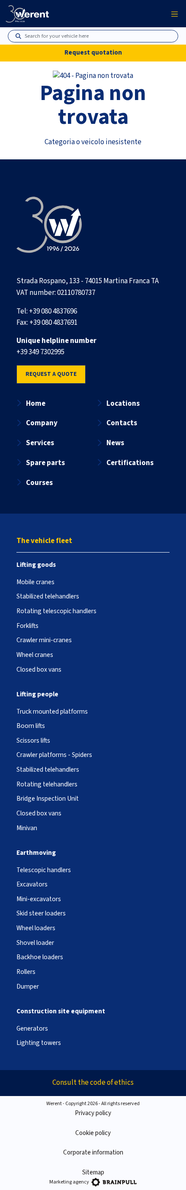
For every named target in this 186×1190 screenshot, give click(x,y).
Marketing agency (69, 1182)
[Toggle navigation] (175, 13)
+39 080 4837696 (53, 311)
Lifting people (37, 694)
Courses (39, 483)
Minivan (26, 828)
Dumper (27, 986)
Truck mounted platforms (52, 711)
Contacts (121, 423)
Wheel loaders (35, 928)
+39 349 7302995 (40, 352)
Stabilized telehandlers (47, 596)
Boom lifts (30, 726)
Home (35, 403)
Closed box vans (38, 669)
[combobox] (96, 36)
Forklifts (27, 626)
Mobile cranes (35, 582)
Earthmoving (36, 852)
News (115, 443)
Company (42, 423)
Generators (32, 1028)
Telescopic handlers (43, 870)
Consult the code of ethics (93, 1082)
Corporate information (93, 1152)
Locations (123, 403)
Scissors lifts (33, 740)
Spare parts (45, 463)
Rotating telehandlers (46, 784)
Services (40, 443)
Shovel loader (35, 942)
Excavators (32, 884)
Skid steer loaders (41, 913)
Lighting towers (38, 1043)
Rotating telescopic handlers (56, 611)
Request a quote (51, 374)
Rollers (25, 972)
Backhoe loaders (39, 957)
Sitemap (93, 1172)
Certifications (130, 463)
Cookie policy (93, 1133)
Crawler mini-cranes (44, 640)
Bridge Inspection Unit (47, 798)
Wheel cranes (34, 655)
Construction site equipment (60, 1011)
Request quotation (93, 52)
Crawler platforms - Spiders (54, 755)
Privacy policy (93, 1113)
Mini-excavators (38, 899)
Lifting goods (36, 564)
